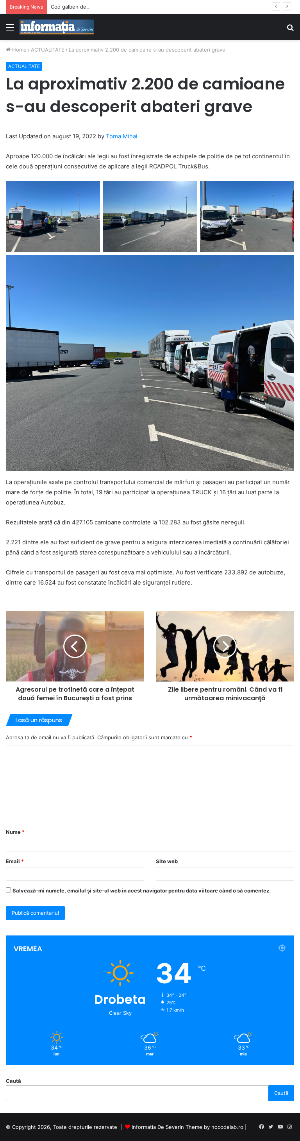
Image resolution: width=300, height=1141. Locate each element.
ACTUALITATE (47, 49)
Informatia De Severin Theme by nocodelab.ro (187, 1127)
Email (15, 861)
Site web (167, 861)
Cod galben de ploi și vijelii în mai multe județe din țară (117, 7)
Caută (13, 1081)
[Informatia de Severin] (57, 27)
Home (19, 49)
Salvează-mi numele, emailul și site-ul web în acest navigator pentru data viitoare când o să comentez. (141, 890)
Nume (15, 832)
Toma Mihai (122, 136)
